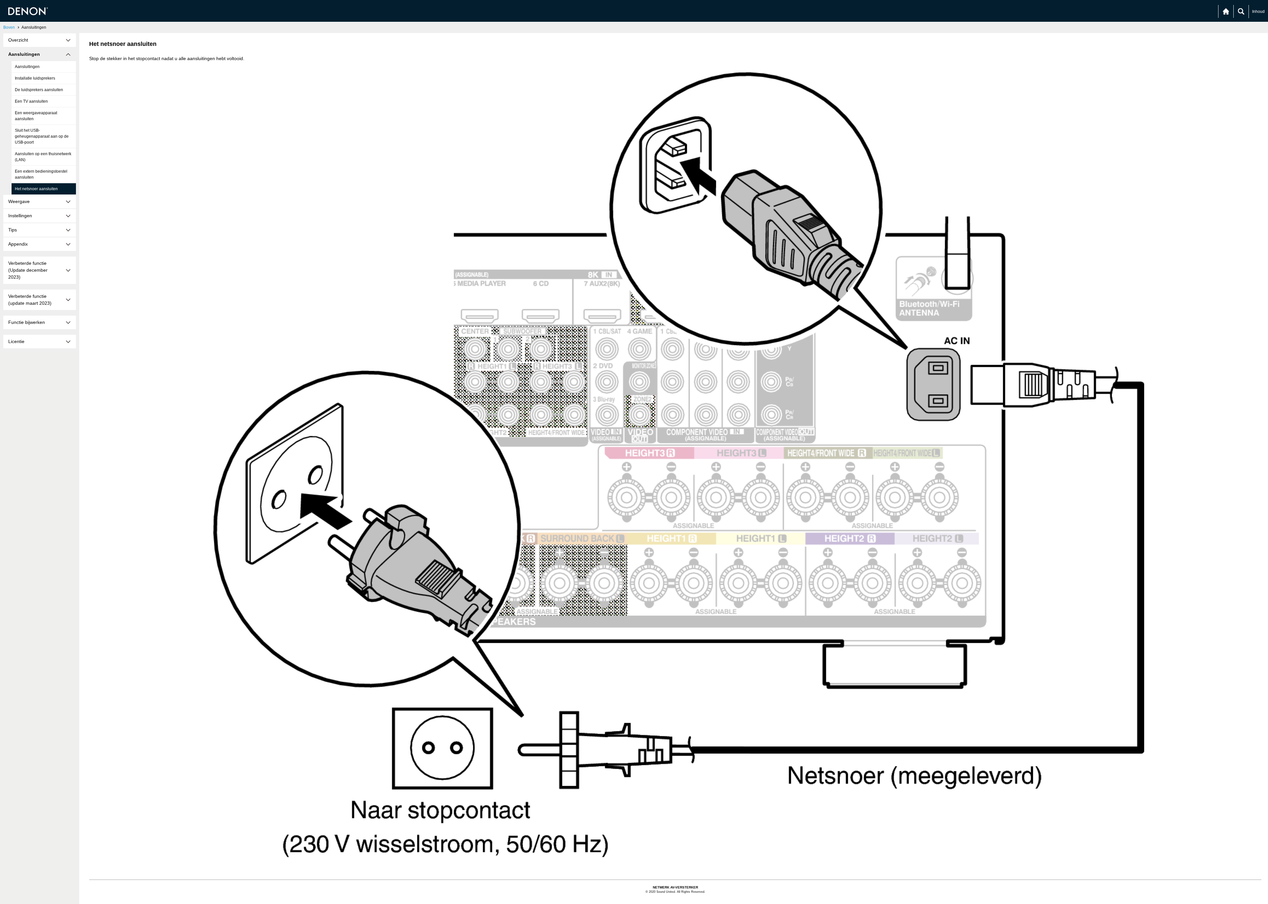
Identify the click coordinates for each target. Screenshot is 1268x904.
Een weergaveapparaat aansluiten (36, 116)
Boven (9, 27)
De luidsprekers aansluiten (39, 89)
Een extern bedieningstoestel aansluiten (41, 174)
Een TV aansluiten (31, 101)
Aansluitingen (27, 66)
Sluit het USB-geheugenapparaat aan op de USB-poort (42, 136)
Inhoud (1258, 11)
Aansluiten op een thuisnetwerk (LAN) (43, 157)
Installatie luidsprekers (35, 78)
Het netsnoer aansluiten (36, 189)
